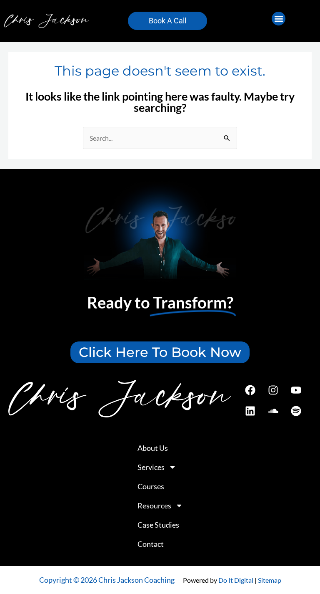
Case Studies (158, 524)
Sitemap (269, 580)
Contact (151, 544)
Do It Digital (235, 580)
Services (151, 467)
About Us (153, 447)
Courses (151, 486)
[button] (278, 18)
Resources (154, 505)
